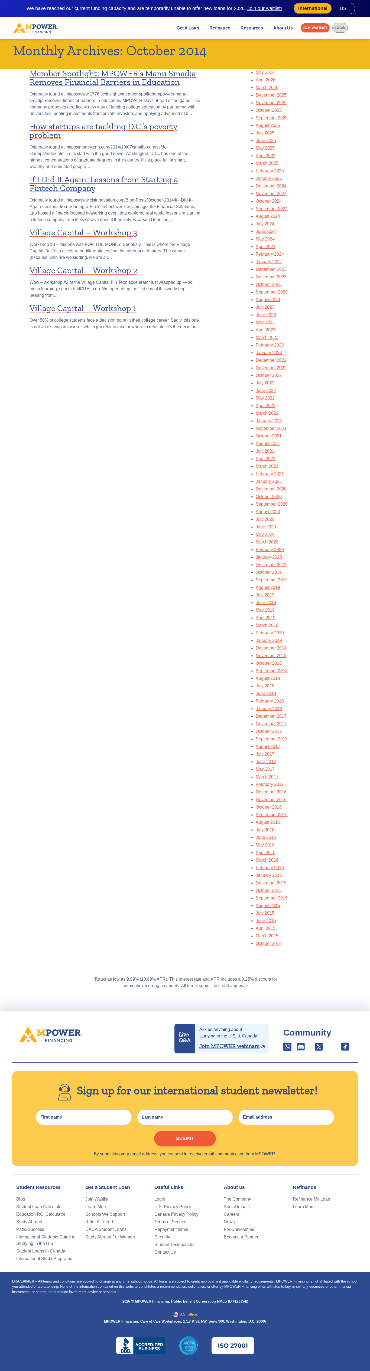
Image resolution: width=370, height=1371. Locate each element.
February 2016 (270, 867)
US (343, 8)
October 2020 (269, 496)
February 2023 (270, 345)
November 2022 (271, 367)
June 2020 (266, 527)
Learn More (96, 1206)
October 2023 (269, 284)
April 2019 (265, 617)
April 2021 (265, 458)
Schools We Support (105, 1214)
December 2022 (271, 360)
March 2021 (267, 466)
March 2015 (267, 936)
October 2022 (269, 375)
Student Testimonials (174, 1244)
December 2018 (271, 648)
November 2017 (271, 723)
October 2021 (269, 436)
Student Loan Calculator (39, 1206)
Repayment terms (171, 1229)
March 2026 (267, 87)
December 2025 (271, 95)
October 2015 (269, 890)
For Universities (239, 1229)
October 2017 (269, 731)
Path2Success (30, 1229)
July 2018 (265, 686)
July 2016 (265, 830)
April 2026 (265, 80)
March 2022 (267, 413)
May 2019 (265, 610)
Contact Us (165, 1252)
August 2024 (268, 216)
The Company (237, 1199)
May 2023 (265, 322)
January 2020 (269, 557)
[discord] (301, 1048)
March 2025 (267, 163)
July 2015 (265, 913)
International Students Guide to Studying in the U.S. (46, 1240)
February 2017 (270, 784)
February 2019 (270, 633)
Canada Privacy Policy (176, 1214)
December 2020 (271, 489)
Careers (231, 1214)
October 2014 (269, 943)
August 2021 (268, 443)
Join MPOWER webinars (229, 1046)
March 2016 (267, 860)
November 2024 (271, 193)
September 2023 (272, 292)
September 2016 (272, 814)
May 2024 (265, 239)
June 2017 (266, 761)
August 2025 (268, 125)
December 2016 (271, 792)
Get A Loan (188, 27)
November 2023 (271, 277)
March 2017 (267, 777)
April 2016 (265, 852)
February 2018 (270, 701)
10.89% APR (153, 979)
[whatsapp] (288, 1048)
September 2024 (272, 208)
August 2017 (268, 746)
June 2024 (266, 231)
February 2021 (270, 474)
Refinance (219, 27)
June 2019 (266, 602)
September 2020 (272, 504)
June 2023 (266, 314)
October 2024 (269, 201)
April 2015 (265, 928)
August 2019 (268, 587)
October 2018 (269, 663)
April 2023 (265, 330)
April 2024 (265, 246)
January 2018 (269, 708)
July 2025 (265, 133)
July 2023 (265, 307)
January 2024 (269, 261)
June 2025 (266, 140)
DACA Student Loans (105, 1229)
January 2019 (269, 640)
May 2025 (265, 148)
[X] (319, 1048)
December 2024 (271, 186)
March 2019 (267, 625)
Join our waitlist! (264, 8)
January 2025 (269, 178)
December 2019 (271, 564)
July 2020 (265, 519)
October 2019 (269, 572)
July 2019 (265, 595)
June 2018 (266, 693)
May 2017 (265, 769)
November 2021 (271, 428)
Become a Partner (241, 1237)
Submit (185, 1138)
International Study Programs (44, 1258)
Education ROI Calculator (40, 1214)
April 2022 (265, 405)
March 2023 (267, 337)
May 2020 (265, 534)
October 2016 (269, 807)
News (229, 1222)
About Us (283, 27)
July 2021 (265, 451)
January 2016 (269, 875)
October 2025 (269, 110)
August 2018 (268, 678)
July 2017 (265, 754)
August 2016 (268, 822)
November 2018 (271, 655)
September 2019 (272, 580)
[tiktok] (345, 1048)
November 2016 (271, 799)
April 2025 (265, 155)
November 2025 (271, 102)
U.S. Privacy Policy (172, 1206)
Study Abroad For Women (110, 1237)
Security (162, 1237)
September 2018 (272, 670)
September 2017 (272, 739)
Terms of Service (170, 1222)
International (312, 8)
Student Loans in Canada (40, 1251)
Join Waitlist (315, 28)
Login (340, 28)
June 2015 (266, 920)
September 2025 (272, 118)
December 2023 (271, 269)
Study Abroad (29, 1222)
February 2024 (270, 254)
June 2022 (266, 390)
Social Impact (237, 1206)
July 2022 (265, 383)
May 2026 (265, 72)
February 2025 (270, 171)
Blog (20, 1199)
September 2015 (272, 898)
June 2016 (266, 837)
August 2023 (268, 299)
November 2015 (271, 883)
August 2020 (268, 511)
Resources (252, 27)
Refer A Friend (99, 1222)
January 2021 (269, 481)
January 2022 (269, 420)
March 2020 (267, 542)
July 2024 (265, 224)
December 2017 (271, 716)
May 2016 (265, 845)
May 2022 (265, 398)
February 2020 (270, 549)
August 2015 (268, 905)
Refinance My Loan (311, 1199)
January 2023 (269, 352)
